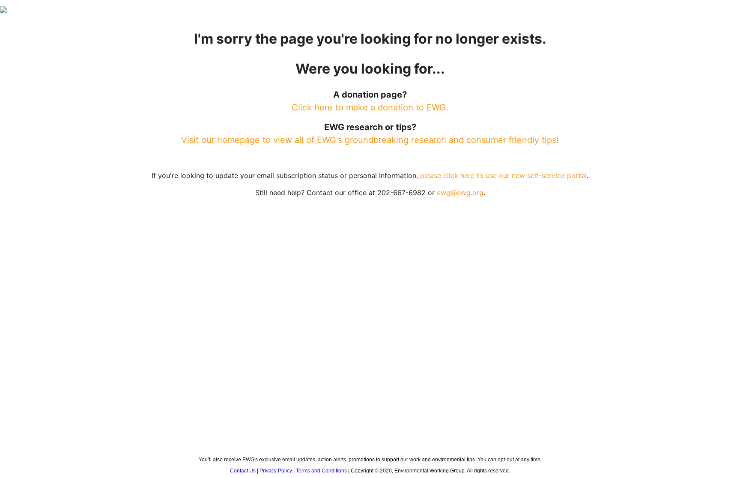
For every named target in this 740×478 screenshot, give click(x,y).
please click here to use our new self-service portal (503, 175)
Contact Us (243, 471)
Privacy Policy (276, 471)
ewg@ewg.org (460, 192)
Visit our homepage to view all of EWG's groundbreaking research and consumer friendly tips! (370, 140)
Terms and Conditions (321, 471)
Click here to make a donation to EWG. (370, 107)
